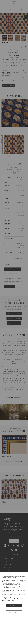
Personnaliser (14, 612)
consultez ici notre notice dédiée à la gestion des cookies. (12, 599)
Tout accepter (14, 605)
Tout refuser (14, 609)
